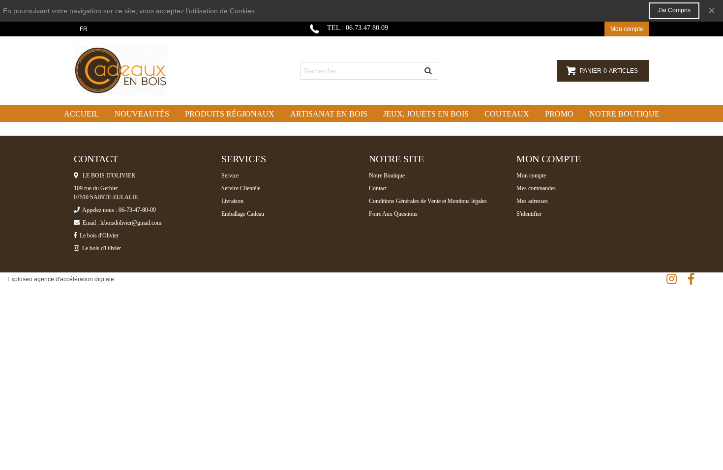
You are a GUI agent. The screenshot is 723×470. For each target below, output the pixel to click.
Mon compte (531, 175)
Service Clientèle (240, 188)
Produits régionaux (229, 114)
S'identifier (529, 213)
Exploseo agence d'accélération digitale (60, 279)
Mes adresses (532, 201)
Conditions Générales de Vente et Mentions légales (428, 201)
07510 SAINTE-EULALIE (106, 197)
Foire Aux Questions (393, 213)
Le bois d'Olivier (98, 235)
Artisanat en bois (328, 114)
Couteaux (506, 114)
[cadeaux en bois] (128, 70)
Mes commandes (536, 188)
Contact (378, 188)
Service (230, 175)
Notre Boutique (387, 175)
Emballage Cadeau (242, 213)
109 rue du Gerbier (96, 188)
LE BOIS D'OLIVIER (106, 175)
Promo (559, 114)
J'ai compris (674, 10)
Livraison (232, 201)
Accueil (81, 114)
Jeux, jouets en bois (426, 114)
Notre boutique (624, 114)
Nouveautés (142, 114)
